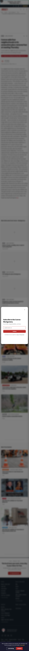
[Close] (25, 310)
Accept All (19, 648)
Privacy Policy (22, 334)
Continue (14, 331)
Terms (18, 334)
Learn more (22, 645)
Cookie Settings (11, 648)
